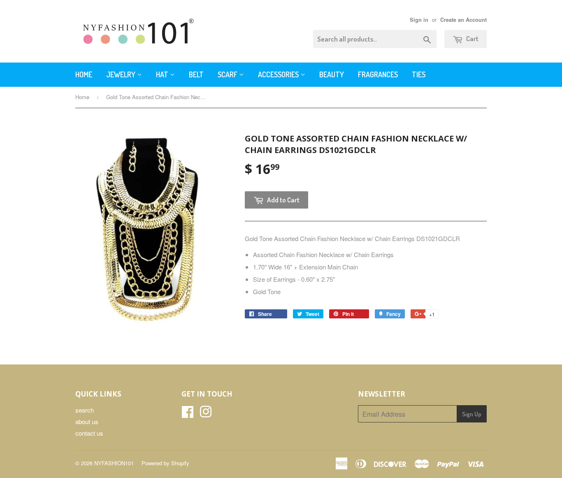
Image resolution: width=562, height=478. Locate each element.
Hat (163, 74)
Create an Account (463, 19)
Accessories (279, 74)
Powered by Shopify (165, 463)
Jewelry (121, 74)
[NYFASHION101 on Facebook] (187, 414)
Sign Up (471, 414)
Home (83, 74)
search (84, 410)
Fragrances (378, 74)
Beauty (331, 74)
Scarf (228, 74)
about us (86, 421)
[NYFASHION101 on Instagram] (206, 414)
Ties (418, 74)
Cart (471, 38)
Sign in (419, 19)
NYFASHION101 (114, 463)
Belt (196, 74)
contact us (89, 433)
